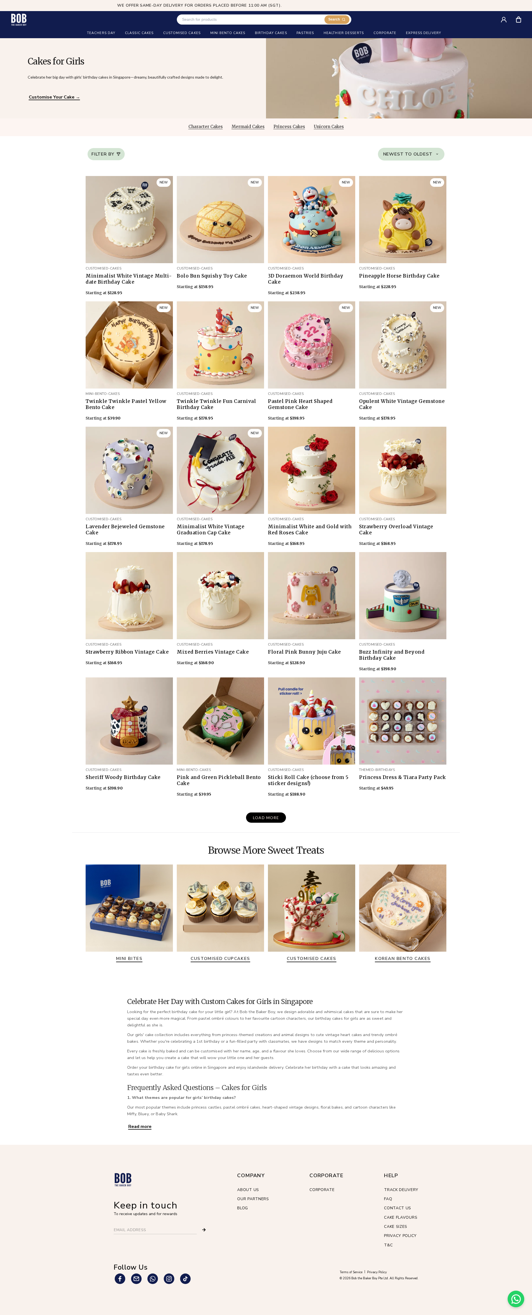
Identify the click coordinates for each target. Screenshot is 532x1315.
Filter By (102, 154)
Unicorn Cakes (329, 126)
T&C (388, 1245)
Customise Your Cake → (54, 97)
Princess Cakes (289, 126)
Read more (140, 1126)
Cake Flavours (400, 1217)
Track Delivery (401, 1189)
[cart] (522, 17)
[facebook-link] (120, 1278)
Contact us (397, 1208)
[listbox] (411, 154)
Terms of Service (351, 1272)
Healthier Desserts (344, 33)
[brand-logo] (19, 19)
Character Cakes (205, 126)
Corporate (322, 1189)
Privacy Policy (400, 1235)
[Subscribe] (204, 1230)
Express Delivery (423, 33)
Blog (242, 1208)
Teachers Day (101, 33)
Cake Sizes (395, 1226)
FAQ (388, 1199)
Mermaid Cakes (248, 126)
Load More (266, 817)
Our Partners (253, 1199)
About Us (248, 1189)
